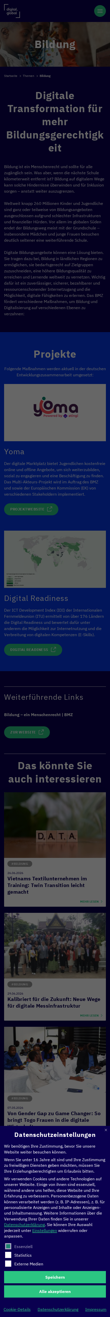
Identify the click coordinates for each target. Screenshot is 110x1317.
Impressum (95, 1309)
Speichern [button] (55, 1277)
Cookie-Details (17, 1309)
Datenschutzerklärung (24, 1224)
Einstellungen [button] (44, 1230)
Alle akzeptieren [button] (55, 1291)
